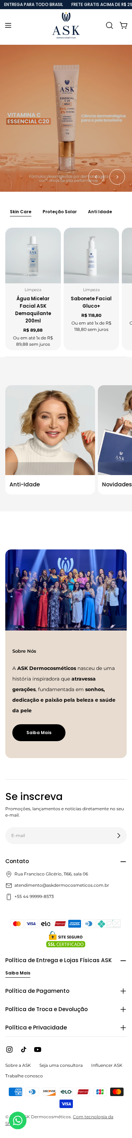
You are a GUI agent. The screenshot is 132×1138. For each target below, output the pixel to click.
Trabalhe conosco (24, 1075)
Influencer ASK (106, 1065)
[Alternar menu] (8, 25)
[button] (96, 177)
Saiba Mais (38, 733)
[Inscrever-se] (118, 835)
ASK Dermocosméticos (46, 1116)
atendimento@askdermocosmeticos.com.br (61, 885)
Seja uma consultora (61, 1065)
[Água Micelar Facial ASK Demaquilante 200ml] (33, 255)
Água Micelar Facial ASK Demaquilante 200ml (33, 309)
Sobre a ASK (18, 1065)
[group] (66, 118)
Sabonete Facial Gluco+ (91, 302)
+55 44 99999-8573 (34, 896)
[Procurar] (109, 25)
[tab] (20, 212)
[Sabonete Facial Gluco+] (91, 255)
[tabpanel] (66, 289)
